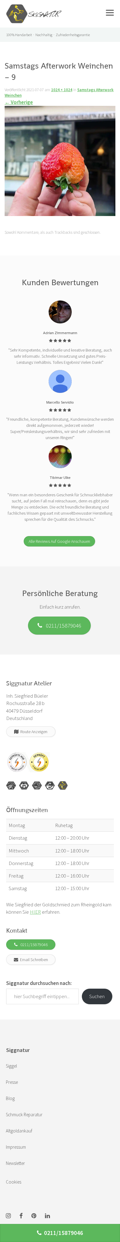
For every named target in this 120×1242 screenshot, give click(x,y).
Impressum (16, 1147)
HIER (35, 911)
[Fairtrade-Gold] (50, 785)
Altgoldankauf (19, 1131)
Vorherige (19, 102)
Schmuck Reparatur (24, 1114)
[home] (34, 7)
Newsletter (15, 1163)
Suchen (97, 996)
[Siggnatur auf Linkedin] (47, 1216)
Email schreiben (33, 959)
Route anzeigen (32, 731)
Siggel (11, 1066)
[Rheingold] (63, 785)
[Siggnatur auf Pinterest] (34, 1216)
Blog (10, 1098)
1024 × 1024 (61, 89)
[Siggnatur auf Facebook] (21, 1216)
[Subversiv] (37, 785)
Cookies (13, 1182)
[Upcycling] (11, 785)
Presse (12, 1082)
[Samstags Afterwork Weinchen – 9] (60, 162)
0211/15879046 (61, 625)
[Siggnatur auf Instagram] (8, 1216)
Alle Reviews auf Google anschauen (59, 541)
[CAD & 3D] (24, 785)
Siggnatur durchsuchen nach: (39, 983)
